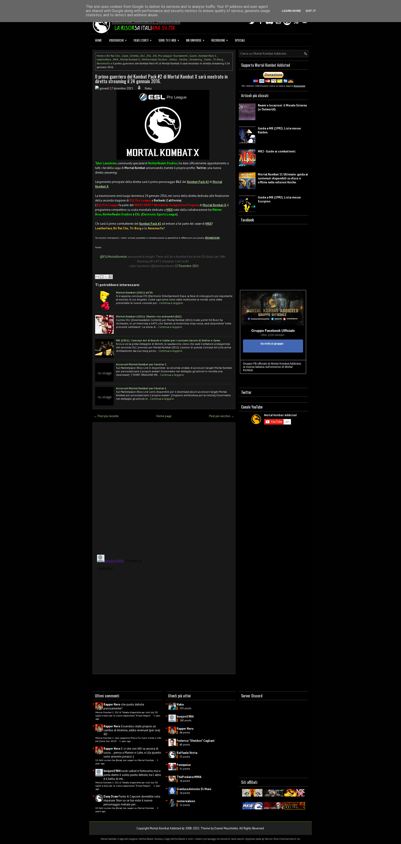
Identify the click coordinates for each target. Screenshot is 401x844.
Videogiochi (118, 40)
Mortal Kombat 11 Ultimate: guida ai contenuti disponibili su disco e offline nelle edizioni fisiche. (283, 178)
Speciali (240, 40)
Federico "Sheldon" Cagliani (195, 741)
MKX (115, 59)
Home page (163, 416)
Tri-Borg (218, 59)
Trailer (207, 59)
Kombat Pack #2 (198, 182)
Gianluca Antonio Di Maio (194, 789)
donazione (212, 238)
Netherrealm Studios (154, 59)
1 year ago (125, 741)
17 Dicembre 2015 (187, 266)
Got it (311, 11)
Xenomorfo (103, 63)
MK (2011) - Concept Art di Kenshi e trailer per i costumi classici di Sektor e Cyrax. (168, 340)
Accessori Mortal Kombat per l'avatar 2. (141, 364)
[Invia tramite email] (97, 276)
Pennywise (184, 765)
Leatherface (104, 59)
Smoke (183, 59)
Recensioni (219, 40)
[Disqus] (164, 487)
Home (98, 40)
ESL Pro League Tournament (170, 55)
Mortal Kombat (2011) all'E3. (134, 292)
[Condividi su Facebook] (110, 276)
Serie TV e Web (168, 40)
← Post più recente (106, 416)
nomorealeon (186, 801)
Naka (180, 704)
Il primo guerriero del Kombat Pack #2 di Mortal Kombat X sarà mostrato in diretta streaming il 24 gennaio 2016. (161, 78)
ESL (149, 55)
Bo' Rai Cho (113, 55)
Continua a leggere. (171, 303)
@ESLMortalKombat (113, 257)
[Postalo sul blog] (101, 276)
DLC (142, 55)
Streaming (195, 59)
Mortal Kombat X (130, 59)
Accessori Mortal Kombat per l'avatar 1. (141, 388)
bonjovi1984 (111, 771)
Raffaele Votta (187, 753)
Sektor (173, 59)
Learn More (291, 11)
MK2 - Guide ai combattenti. (277, 151)
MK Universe (195, 40)
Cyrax (125, 55)
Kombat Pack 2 (207, 55)
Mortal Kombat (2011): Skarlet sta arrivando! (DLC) (148, 316)
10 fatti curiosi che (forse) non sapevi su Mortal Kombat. (125, 760)
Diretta (134, 55)
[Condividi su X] (106, 276)
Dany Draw (110, 796)
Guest (193, 55)
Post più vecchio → (221, 416)
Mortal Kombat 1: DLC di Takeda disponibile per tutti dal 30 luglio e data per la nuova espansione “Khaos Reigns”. (126, 714)
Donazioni (299, 85)
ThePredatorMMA (189, 777)
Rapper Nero (111, 704)
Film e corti (143, 40)
